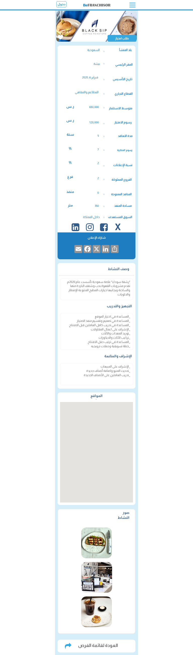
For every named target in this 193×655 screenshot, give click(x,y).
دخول (62, 4)
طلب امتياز (122, 38)
